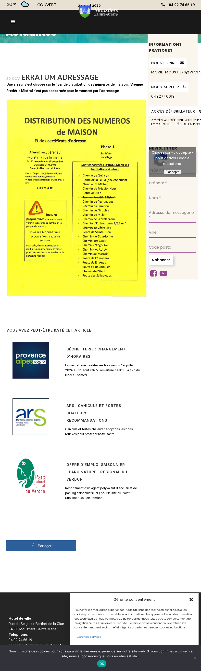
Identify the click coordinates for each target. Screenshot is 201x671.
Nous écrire (163, 62)
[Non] (194, 658)
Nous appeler (165, 87)
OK (102, 664)
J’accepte (172, 172)
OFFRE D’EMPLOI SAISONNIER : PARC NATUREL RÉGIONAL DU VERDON (96, 472)
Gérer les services (89, 636)
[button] (191, 599)
